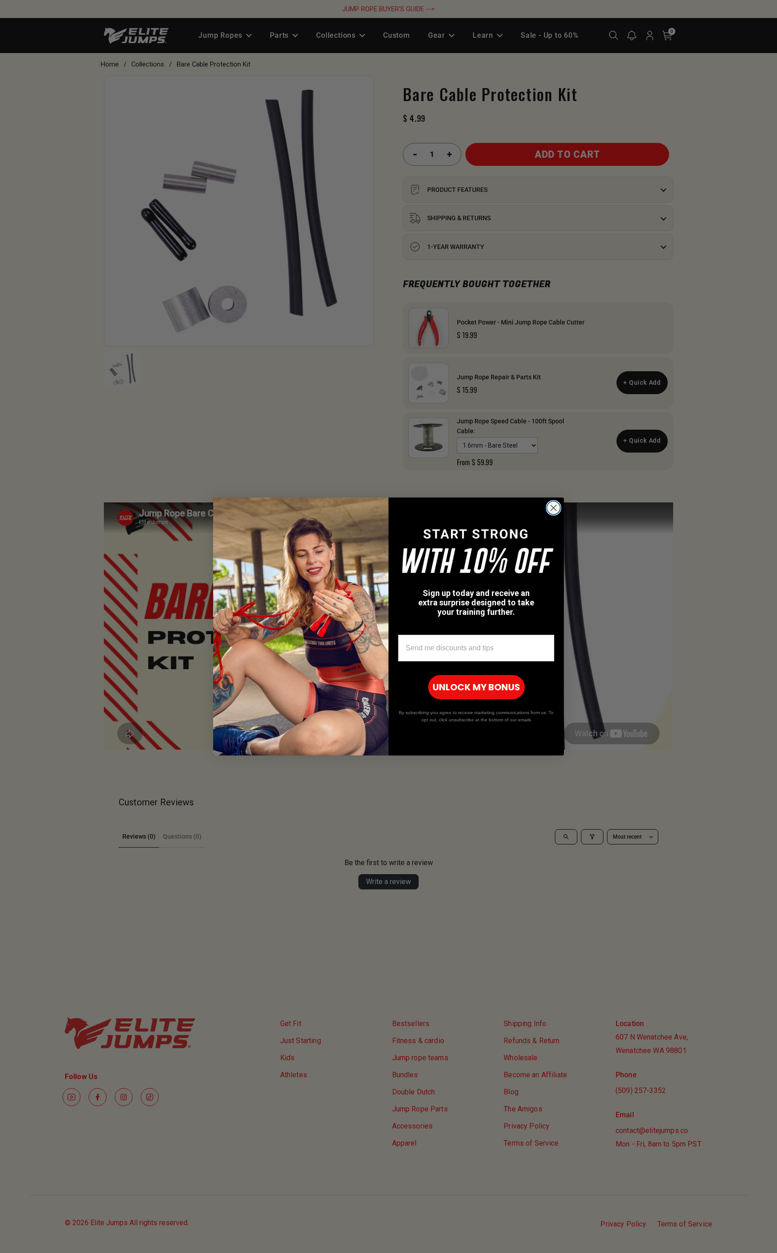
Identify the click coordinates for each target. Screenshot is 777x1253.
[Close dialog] (553, 508)
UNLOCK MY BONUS (476, 687)
